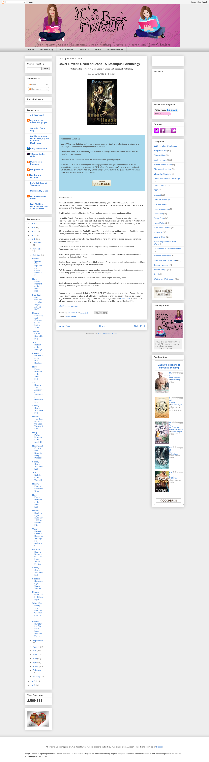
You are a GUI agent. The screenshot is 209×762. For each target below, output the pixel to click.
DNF (156, 190)
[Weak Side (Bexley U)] (162, 468)
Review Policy (46, 49)
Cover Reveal (70, 316)
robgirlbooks (36, 169)
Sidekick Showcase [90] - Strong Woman (37, 583)
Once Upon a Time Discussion (167, 249)
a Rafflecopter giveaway (68, 306)
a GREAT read (37, 115)
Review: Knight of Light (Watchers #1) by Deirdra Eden (37, 518)
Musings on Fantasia (36, 163)
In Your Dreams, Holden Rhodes (176, 426)
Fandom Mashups (162, 199)
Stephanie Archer (177, 431)
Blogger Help (159, 155)
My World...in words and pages (38, 121)
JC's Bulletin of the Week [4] (37, 476)
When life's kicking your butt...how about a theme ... (37, 610)
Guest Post (159, 218)
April (35, 662)
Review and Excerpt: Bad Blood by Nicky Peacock (37, 452)
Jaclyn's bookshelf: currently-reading (169, 366)
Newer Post (64, 326)
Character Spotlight (162, 174)
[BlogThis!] (98, 312)
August (36, 647)
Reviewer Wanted (115, 49)
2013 (33, 681)
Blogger (159, 747)
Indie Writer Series (162, 227)
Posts (33, 84)
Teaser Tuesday (161, 265)
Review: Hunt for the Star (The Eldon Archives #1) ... (37, 628)
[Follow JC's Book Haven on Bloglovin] (166, 111)
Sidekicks (84, 49)
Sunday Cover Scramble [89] (37, 409)
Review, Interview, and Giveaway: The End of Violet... (37, 320)
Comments (36, 89)
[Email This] (95, 312)
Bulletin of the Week (163, 164)
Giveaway (158, 213)
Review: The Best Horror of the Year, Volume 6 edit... (37, 423)
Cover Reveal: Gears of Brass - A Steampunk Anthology (37, 537)
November (37, 249)
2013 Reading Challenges (165, 146)
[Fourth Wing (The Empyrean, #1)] (162, 417)
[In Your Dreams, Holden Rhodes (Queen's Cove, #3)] (162, 443)
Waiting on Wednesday (164, 279)
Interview (158, 232)
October (37, 255)
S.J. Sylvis (174, 454)
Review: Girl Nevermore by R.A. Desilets (37, 358)
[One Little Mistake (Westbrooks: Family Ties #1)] (162, 393)
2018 (33, 223)
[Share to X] (101, 312)
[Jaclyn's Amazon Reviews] (157, 133)
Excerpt (157, 195)
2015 (33, 235)
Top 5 (156, 274)
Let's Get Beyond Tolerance (38, 184)
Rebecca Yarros (176, 404)
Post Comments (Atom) (107, 334)
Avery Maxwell (175, 379)
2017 (33, 227)
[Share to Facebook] (103, 312)
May (35, 658)
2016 (33, 231)
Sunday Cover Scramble (165, 260)
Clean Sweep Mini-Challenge (167, 178)
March (36, 666)
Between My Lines (39, 191)
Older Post (139, 326)
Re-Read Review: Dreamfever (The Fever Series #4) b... (37, 556)
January (37, 676)
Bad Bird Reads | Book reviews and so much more (39, 206)
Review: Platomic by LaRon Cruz (37, 487)
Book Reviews (66, 49)
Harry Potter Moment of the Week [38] (37, 285)
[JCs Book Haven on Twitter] (174, 133)
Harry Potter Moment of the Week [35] (37, 501)
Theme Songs (160, 270)
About (98, 49)
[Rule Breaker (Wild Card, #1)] (162, 491)
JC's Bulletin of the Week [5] (37, 346)
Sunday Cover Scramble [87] (37, 571)
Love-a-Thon (159, 237)
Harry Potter (159, 223)
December (37, 242)
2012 (33, 685)
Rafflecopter (125, 298)
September (38, 640)
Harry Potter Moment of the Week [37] (37, 373)
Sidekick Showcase (162, 255)
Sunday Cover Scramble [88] (37, 465)
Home (31, 49)
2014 (33, 239)
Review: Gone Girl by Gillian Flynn (37, 595)
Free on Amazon (161, 209)
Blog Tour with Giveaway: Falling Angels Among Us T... (37, 302)
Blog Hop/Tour (160, 150)
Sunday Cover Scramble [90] (37, 334)
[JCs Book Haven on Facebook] (162, 133)
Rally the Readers (38, 148)
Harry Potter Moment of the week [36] (37, 437)
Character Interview (162, 169)
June (35, 655)
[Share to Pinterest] (106, 312)
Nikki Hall (174, 479)
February (37, 670)
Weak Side (171, 449)
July (35, 651)
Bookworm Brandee (35, 176)
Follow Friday (160, 204)
